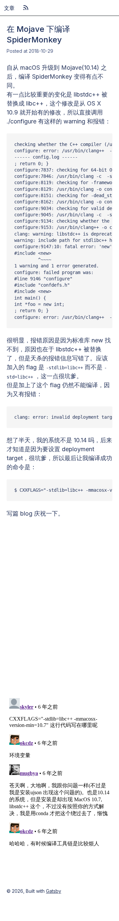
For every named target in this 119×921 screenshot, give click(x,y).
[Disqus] (59, 601)
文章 (9, 8)
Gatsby (53, 891)
